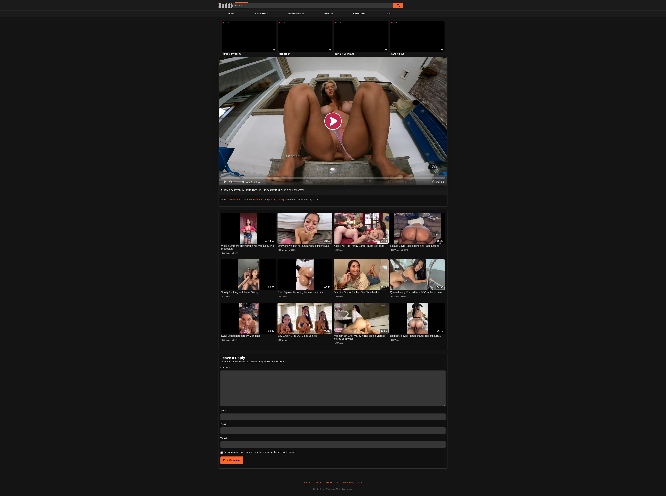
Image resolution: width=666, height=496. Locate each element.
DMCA (318, 482)
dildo (273, 199)
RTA (360, 482)
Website (224, 438)
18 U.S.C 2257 (331, 482)
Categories (359, 14)
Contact (307, 482)
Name (224, 410)
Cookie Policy (348, 482)
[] (398, 5)
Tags (388, 14)
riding (281, 199)
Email (223, 424)
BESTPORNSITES (296, 14)
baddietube (234, 199)
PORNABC (329, 14)
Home (231, 14)
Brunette (257, 199)
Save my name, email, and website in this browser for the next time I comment (260, 452)
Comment (225, 367)
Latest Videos (261, 14)
